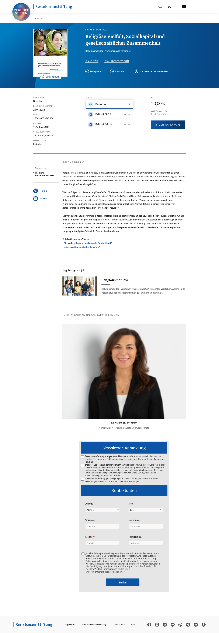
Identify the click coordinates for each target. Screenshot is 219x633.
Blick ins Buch (53, 76)
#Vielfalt (91, 61)
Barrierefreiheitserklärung (94, 624)
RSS (133, 624)
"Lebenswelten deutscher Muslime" (81, 246)
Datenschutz (119, 624)
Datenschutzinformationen (108, 571)
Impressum (70, 624)
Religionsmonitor (114, 280)
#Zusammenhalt (116, 61)
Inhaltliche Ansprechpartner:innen (44, 174)
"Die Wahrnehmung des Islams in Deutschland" (87, 243)
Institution (135, 537)
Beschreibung (40, 168)
